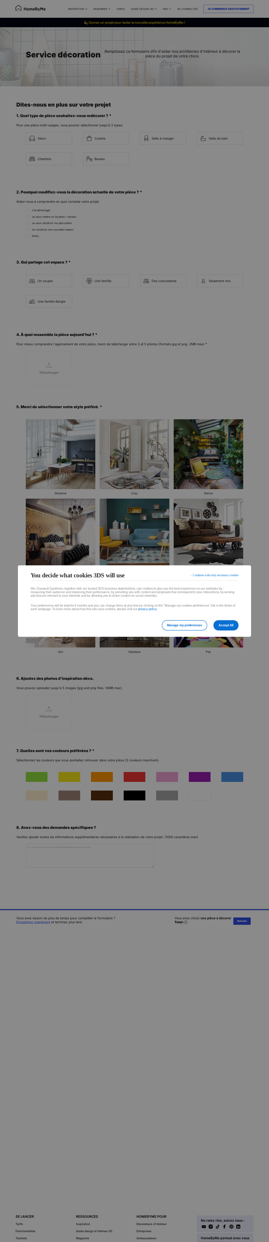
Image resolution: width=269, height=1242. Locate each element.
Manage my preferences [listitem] (184, 625)
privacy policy (147, 609)
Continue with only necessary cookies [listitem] (215, 575)
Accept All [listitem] (226, 625)
